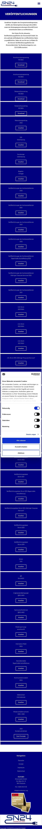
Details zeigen (31, 434)
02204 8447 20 (22, 787)
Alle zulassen (21, 440)
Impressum (21, 767)
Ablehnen (21, 453)
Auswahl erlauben (21, 447)
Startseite (21, 760)
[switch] (37, 414)
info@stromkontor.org (21, 790)
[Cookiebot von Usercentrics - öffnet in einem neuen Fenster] (31, 374)
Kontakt (21, 764)
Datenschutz (21, 771)
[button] (39, 3)
